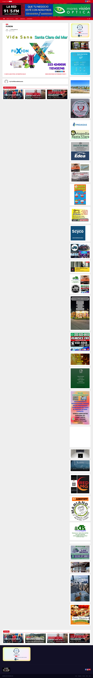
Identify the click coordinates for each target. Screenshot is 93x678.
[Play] (79, 35)
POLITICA (39, 94)
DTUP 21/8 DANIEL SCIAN (33, 95)
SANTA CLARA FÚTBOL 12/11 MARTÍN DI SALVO (15, 74)
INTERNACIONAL (28, 94)
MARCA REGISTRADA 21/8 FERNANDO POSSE (55, 95)
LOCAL (7, 24)
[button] (87, 18)
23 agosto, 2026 (8, 641)
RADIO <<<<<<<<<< (10, 18)
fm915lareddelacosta (14, 29)
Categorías (29, 18)
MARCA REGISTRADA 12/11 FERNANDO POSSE (55, 74)
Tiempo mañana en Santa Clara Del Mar (80, 73)
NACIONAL (35, 94)
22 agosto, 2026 (30, 641)
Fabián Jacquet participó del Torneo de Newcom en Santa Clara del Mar (12, 96)
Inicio (17, 18)
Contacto (22, 18)
